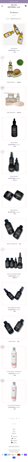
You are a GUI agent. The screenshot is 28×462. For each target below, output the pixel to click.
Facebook (14, 436)
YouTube (15, 442)
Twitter (14, 438)
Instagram (14, 440)
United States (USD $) (13, 446)
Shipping (14, 433)
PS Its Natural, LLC (14, 6)
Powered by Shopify (14, 451)
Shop (14, 431)
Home (14, 429)
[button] (12, 50)
